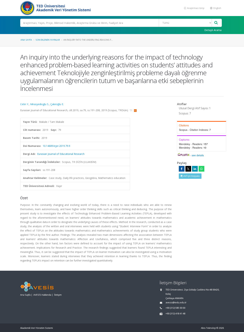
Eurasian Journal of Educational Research (60, 154)
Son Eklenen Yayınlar (48, 39)
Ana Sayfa (26, 39)
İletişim (58, 294)
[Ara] (216, 23)
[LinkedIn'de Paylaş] (195, 169)
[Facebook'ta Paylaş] (182, 169)
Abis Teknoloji (208, 328)
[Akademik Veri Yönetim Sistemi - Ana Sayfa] (27, 8)
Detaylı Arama (212, 30)
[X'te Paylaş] (188, 169)
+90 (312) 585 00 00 (175, 307)
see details (198, 155)
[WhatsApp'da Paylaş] (201, 169)
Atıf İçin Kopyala (191, 175)
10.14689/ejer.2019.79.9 (56, 146)
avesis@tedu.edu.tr (176, 302)
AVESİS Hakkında (42, 294)
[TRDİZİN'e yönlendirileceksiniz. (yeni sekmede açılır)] (131, 110)
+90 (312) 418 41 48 (175, 313)
